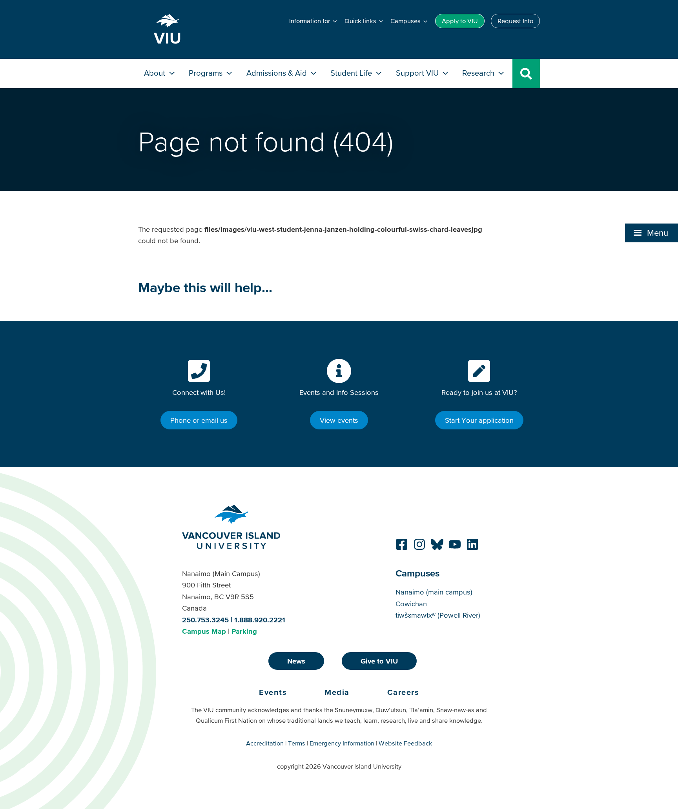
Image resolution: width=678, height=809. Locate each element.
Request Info (515, 20)
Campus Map (204, 631)
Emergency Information (342, 743)
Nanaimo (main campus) (434, 592)
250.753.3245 (205, 620)
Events (273, 692)
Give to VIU (379, 661)
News (296, 661)
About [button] (155, 72)
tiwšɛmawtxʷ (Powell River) (438, 615)
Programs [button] (206, 72)
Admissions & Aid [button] (277, 72)
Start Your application (479, 420)
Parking (244, 631)
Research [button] (479, 72)
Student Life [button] (352, 72)
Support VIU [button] (418, 72)
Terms (296, 743)
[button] (651, 233)
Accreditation (265, 743)
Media (337, 692)
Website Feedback (405, 743)
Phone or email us (199, 420)
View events (339, 420)
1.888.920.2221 (259, 620)
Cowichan (411, 604)
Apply (460, 20)
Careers (403, 692)
